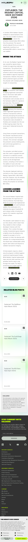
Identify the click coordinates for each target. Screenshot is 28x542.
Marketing (20, 535)
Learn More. (17, 530)
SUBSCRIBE (14, 438)
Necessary (6, 533)
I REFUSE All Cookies (7, 538)
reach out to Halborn (14, 267)
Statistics (6, 535)
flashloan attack (7, 38)
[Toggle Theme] (21, 2)
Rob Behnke (19, 23)
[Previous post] (4, 278)
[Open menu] (25, 2)
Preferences (20, 533)
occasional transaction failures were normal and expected (13, 107)
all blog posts (14, 278)
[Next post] (23, 278)
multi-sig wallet (8, 205)
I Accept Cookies (21, 538)
